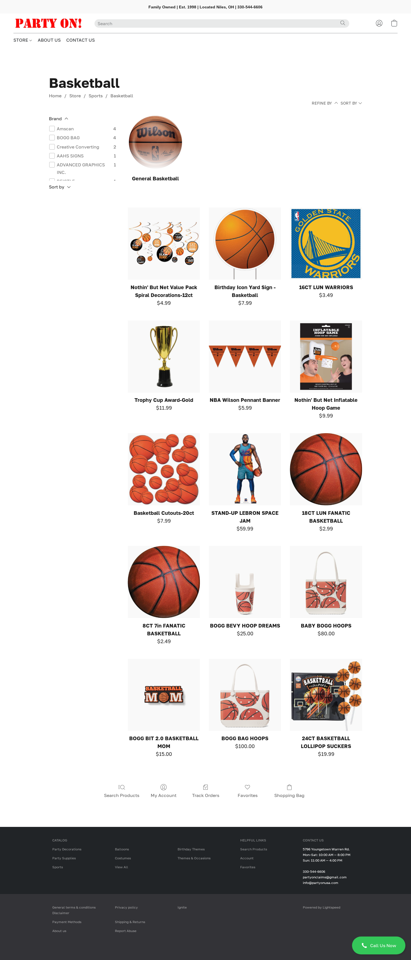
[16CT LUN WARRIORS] (326, 243)
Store (75, 95)
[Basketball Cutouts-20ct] (164, 469)
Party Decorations (66, 849)
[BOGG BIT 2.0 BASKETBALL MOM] (164, 695)
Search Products (121, 795)
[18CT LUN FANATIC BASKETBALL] (326, 469)
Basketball (121, 95)
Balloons (122, 849)
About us (59, 931)
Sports (96, 95)
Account (247, 858)
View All (121, 867)
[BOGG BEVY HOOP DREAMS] (245, 582)
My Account (163, 795)
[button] (378, 945)
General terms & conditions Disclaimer (74, 910)
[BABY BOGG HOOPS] (326, 582)
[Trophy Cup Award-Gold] (164, 356)
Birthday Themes (191, 849)
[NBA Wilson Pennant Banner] (245, 356)
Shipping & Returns (130, 922)
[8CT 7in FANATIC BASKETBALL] (164, 582)
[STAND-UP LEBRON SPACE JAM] (245, 469)
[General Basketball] (155, 142)
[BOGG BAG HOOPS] (245, 695)
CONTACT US (80, 40)
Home (55, 95)
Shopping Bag (289, 795)
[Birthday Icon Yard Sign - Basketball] (245, 243)
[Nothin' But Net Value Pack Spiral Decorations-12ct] (164, 243)
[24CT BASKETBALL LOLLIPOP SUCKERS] (326, 695)
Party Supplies (64, 858)
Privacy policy (126, 907)
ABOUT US (49, 40)
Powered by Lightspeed (321, 907)
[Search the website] (343, 23)
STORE (21, 40)
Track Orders (205, 795)
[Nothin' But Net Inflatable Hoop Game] (326, 356)
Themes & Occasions (194, 858)
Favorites (248, 795)
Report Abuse (125, 931)
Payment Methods (66, 922)
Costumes (123, 858)
